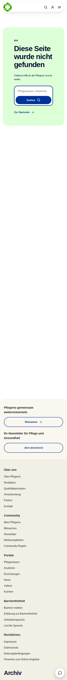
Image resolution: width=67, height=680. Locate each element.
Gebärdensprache (14, 619)
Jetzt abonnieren (33, 447)
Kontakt (8, 506)
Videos (8, 585)
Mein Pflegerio (12, 522)
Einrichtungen (12, 574)
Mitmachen (31, 422)
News (7, 579)
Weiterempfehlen (14, 540)
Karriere (8, 591)
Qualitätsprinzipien (15, 488)
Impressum (10, 641)
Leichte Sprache (13, 625)
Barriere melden (13, 607)
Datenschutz (11, 647)
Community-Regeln (15, 546)
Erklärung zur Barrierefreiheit (20, 613)
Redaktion (10, 482)
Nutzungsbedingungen (17, 653)
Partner (8, 500)
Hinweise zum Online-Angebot (21, 659)
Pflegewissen (12, 562)
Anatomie (9, 568)
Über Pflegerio (12, 476)
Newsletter (10, 534)
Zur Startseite (21, 112)
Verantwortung (12, 494)
